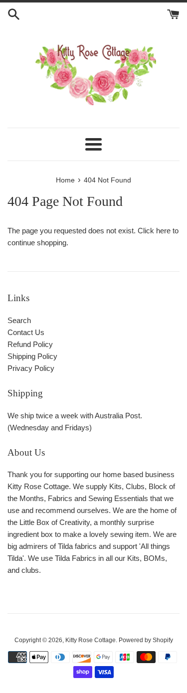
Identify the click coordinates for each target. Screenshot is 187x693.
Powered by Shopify (146, 640)
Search (19, 320)
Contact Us (25, 332)
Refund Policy (30, 344)
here (163, 230)
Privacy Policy (30, 368)
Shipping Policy (32, 356)
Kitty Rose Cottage (90, 640)
